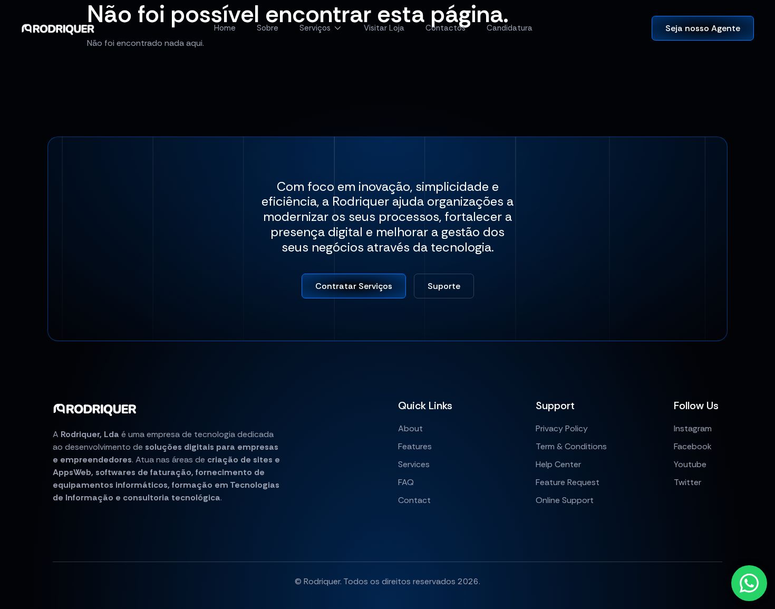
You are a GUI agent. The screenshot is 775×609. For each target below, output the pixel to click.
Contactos (445, 28)
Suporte (444, 286)
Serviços (315, 28)
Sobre (267, 28)
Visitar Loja (384, 28)
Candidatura (509, 28)
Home (225, 28)
